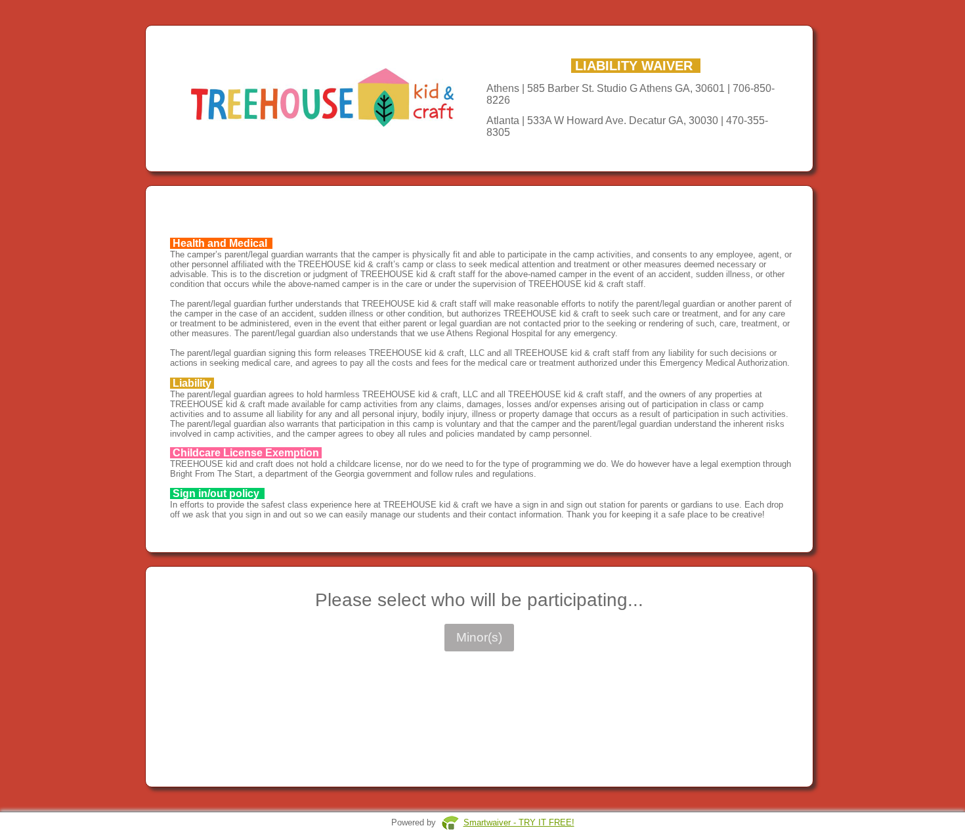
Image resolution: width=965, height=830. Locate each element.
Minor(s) (479, 637)
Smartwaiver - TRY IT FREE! (518, 822)
